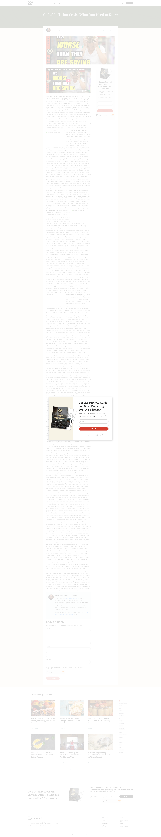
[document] (80, 418)
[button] (110, 399)
